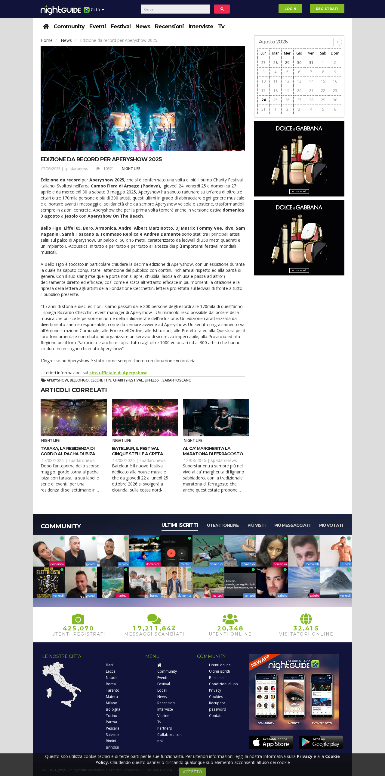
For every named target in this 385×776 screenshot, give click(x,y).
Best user (217, 677)
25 (275, 99)
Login (290, 9)
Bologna (113, 709)
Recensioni (169, 26)
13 (299, 81)
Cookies (216, 696)
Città (95, 9)
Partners (164, 728)
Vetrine (163, 715)
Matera (112, 696)
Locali (162, 690)
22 (323, 90)
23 (335, 90)
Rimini (111, 740)
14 (311, 81)
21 (311, 90)
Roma (111, 683)
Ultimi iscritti (180, 525)
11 (275, 81)
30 (299, 62)
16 (335, 81)
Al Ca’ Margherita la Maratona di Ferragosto (213, 451)
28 (275, 62)
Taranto (112, 690)
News (142, 26)
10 (263, 81)
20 (299, 90)
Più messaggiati (292, 525)
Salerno (112, 734)
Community (69, 26)
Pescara (112, 728)
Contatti (216, 715)
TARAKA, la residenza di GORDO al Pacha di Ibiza (68, 451)
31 (311, 62)
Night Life (131, 168)
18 (275, 90)
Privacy (215, 690)
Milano (111, 702)
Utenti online (223, 525)
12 (287, 81)
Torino (111, 715)
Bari (109, 665)
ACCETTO (192, 771)
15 (323, 81)
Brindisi (112, 747)
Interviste (201, 26)
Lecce (111, 671)
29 (287, 62)
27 (263, 62)
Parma (111, 721)
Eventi (97, 26)
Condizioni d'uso (223, 683)
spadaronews (76, 168)
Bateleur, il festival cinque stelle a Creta (137, 451)
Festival (121, 26)
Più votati (331, 525)
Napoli (111, 677)
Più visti (256, 525)
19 (287, 90)
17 (263, 90)
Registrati (327, 9)
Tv (221, 26)
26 (287, 99)
